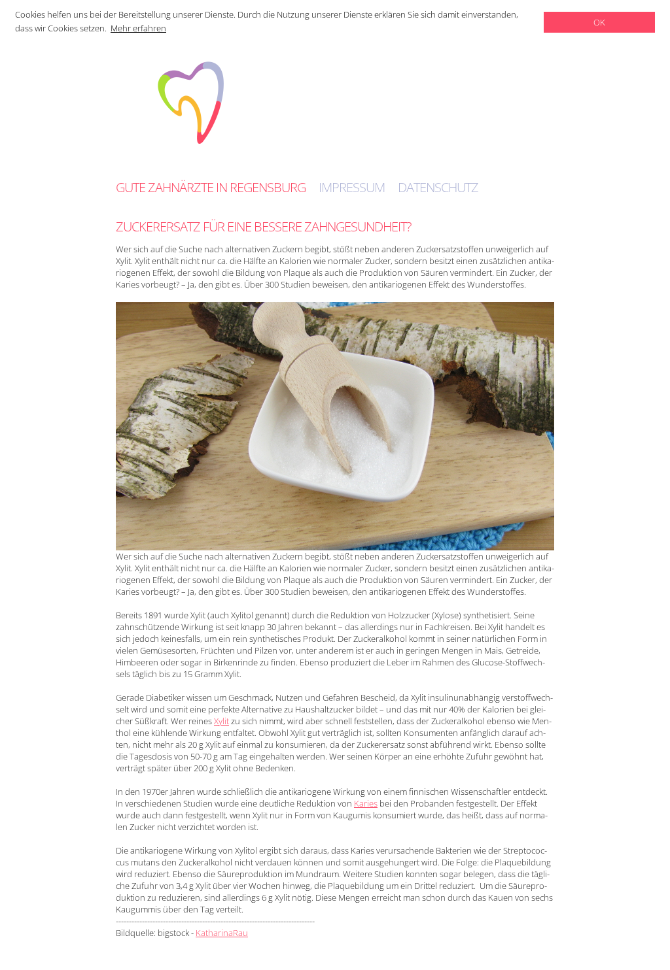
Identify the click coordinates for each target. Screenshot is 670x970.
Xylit (221, 721)
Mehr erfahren (138, 28)
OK (599, 22)
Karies (366, 803)
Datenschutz (438, 187)
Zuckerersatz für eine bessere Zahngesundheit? (263, 226)
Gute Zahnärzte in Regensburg (211, 187)
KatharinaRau (222, 933)
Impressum (352, 187)
